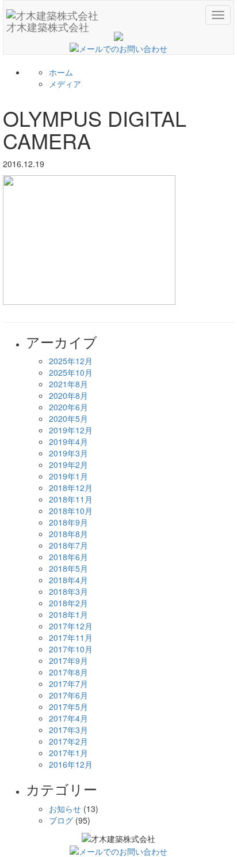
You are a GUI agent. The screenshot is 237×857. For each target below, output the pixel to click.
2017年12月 (71, 626)
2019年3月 (68, 453)
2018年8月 (68, 533)
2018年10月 (71, 510)
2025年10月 (71, 372)
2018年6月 (68, 556)
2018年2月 (68, 603)
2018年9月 (68, 522)
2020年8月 (68, 395)
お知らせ (65, 808)
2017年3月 (68, 729)
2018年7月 (68, 545)
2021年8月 (68, 384)
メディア (65, 83)
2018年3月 (68, 591)
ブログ (61, 820)
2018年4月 (68, 580)
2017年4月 (68, 718)
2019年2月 (68, 464)
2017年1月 (68, 752)
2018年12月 (71, 487)
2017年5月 (68, 706)
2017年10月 (71, 649)
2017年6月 (68, 695)
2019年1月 (68, 476)
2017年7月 (68, 683)
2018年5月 (68, 568)
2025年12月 (71, 361)
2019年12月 (71, 430)
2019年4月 (68, 441)
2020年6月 (68, 407)
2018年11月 (71, 499)
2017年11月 (71, 637)
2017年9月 (68, 660)
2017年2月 (68, 741)
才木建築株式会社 (47, 24)
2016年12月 (71, 764)
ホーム (61, 72)
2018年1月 (68, 614)
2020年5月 (68, 418)
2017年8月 (68, 672)
